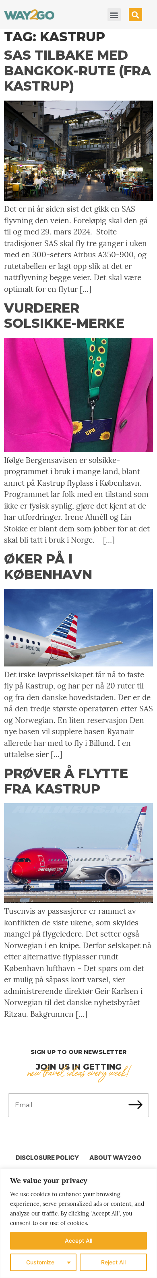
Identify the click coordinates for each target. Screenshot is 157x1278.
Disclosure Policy (47, 1157)
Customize (40, 1262)
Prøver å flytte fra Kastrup (66, 780)
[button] (114, 14)
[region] (78, 1223)
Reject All (113, 1262)
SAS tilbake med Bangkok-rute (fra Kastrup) (77, 70)
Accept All (78, 1240)
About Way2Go (115, 1157)
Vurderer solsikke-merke (64, 315)
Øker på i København (48, 566)
